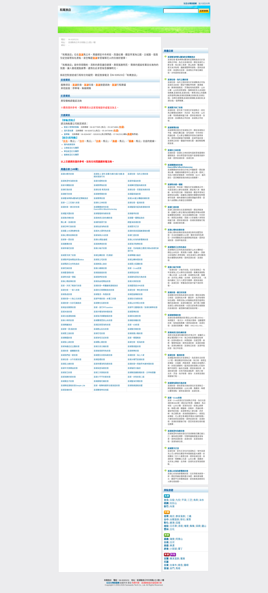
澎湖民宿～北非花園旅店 (71, 303)
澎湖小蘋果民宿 (100, 268)
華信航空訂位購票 (71, 151)
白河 (172, 542)
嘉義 (131, 141)
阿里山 (179, 539)
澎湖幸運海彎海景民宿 (103, 364)
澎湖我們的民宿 (100, 277)
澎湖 (81, 54)
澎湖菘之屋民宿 (67, 364)
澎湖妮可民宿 (66, 194)
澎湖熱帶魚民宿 (100, 185)
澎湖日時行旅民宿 (68, 227)
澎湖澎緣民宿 (66, 390)
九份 (178, 500)
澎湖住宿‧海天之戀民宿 (138, 174)
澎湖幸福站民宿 (134, 181)
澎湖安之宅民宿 (100, 260)
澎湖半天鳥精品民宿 (69, 368)
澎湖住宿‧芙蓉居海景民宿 (139, 190)
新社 (182, 519)
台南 (98, 141)
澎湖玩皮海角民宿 (101, 227)
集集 (192, 526)
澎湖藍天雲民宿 (67, 214)
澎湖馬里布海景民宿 (69, 181)
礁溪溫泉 (174, 558)
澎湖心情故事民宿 (68, 281)
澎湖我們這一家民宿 (69, 355)
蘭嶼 (186, 565)
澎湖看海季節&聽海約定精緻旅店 (74, 198)
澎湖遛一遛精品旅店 (136, 218)
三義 (189, 516)
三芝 (190, 500)
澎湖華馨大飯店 (134, 255)
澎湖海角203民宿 (101, 235)
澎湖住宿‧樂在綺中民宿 (138, 290)
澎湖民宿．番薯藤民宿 (70, 351)
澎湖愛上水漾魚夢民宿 (70, 231)
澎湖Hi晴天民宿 (67, 174)
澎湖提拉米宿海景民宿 (103, 355)
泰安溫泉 (180, 516)
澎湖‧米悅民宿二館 (136, 377)
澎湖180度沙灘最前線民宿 (139, 198)
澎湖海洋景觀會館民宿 (103, 316)
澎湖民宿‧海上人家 (136, 355)
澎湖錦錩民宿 (66, 338)
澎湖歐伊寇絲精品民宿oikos (72, 260)
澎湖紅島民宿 (66, 190)
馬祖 (178, 568)
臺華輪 (67, 134)
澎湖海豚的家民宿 (68, 377)
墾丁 (180, 549)
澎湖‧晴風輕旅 (134, 338)
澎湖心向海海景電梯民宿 (138, 240)
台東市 (173, 565)
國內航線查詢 (69, 144)
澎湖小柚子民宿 (100, 248)
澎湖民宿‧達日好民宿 (70, 207)
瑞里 (172, 539)
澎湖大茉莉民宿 (134, 281)
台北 (65, 141)
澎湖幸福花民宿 (67, 248)
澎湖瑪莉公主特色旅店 (70, 264)
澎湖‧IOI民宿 (133, 325)
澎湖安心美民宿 (67, 342)
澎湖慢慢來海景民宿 (102, 214)
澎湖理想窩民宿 (100, 194)
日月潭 (173, 526)
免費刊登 (135, 583)
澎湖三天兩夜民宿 (101, 372)
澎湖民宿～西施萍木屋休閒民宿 (141, 364)
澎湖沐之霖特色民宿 (102, 231)
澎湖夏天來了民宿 (68, 255)
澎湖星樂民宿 (133, 312)
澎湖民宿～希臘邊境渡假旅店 (106, 286)
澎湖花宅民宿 (99, 333)
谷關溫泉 (174, 519)
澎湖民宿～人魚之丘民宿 (71, 299)
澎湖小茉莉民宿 (67, 320)
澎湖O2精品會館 (100, 240)
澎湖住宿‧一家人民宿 (70, 290)
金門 (172, 568)
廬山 (204, 526)
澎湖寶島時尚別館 (101, 390)
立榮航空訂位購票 (71, 148)
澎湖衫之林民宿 (100, 203)
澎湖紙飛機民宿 (134, 320)
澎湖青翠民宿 (99, 198)
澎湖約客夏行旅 (100, 222)
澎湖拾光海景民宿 (135, 299)
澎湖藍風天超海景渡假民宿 (139, 207)
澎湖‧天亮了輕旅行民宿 (71, 286)
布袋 (121, 127)
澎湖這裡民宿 (99, 359)
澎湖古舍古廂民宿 (101, 346)
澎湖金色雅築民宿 (68, 307)
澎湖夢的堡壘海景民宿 (137, 185)
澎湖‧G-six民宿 (134, 268)
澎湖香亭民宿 (133, 214)
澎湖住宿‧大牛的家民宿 (71, 359)
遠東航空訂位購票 (71, 155)
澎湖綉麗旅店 (66, 325)
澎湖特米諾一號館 (68, 277)
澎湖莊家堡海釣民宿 (102, 325)
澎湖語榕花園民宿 (101, 381)
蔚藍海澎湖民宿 (134, 222)
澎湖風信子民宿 (67, 381)
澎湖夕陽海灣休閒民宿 (103, 312)
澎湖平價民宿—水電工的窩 (105, 299)
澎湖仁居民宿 (133, 235)
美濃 (172, 545)
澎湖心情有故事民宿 (69, 235)
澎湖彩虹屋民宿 (134, 316)
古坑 (172, 529)
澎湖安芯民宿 (66, 372)
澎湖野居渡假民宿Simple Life (73, 386)
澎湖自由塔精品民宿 (102, 281)
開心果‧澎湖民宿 (68, 222)
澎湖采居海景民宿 (101, 368)
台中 (82, 141)
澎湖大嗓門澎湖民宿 (136, 359)
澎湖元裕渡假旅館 (68, 316)
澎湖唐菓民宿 (66, 244)
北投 (172, 500)
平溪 (184, 500)
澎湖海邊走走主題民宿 (70, 346)
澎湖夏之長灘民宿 (135, 264)
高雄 (129, 134)
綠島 (180, 565)
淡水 (201, 500)
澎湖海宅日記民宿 (101, 338)
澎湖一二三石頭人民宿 (70, 203)
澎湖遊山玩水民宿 (101, 329)
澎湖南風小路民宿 (135, 333)
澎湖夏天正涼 (133, 227)
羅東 (182, 558)
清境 (180, 526)
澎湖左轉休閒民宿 (135, 260)
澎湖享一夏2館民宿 (69, 329)
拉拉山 (173, 503)
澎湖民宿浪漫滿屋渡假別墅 (139, 231)
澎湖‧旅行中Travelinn (103, 307)
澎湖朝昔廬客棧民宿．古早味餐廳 (142, 372)
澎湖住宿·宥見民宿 (101, 190)
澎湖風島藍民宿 (134, 346)
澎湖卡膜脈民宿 (67, 185)
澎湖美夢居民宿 (100, 244)
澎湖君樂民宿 (133, 351)
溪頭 (198, 526)
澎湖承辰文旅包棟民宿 (103, 218)
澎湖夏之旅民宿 (67, 333)
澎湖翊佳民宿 (133, 273)
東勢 (188, 519)
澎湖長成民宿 (66, 294)
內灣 (172, 506)
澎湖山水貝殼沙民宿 (136, 303)
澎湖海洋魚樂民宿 (135, 244)
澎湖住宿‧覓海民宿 (136, 342)
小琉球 (173, 549)
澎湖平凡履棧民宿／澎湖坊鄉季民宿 (142, 307)
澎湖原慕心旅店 (100, 264)
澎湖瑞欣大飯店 (134, 368)
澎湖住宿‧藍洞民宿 (136, 203)
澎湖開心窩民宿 (100, 342)
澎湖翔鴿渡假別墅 (135, 386)
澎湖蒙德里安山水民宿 (103, 320)
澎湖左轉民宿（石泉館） (104, 255)
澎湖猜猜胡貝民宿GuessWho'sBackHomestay (105, 208)
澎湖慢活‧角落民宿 (102, 294)
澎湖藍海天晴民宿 (135, 381)
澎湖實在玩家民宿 (101, 303)
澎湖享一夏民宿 (67, 240)
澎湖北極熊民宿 (100, 181)
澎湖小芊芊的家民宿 (102, 377)
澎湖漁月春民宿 (67, 218)
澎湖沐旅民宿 (66, 312)
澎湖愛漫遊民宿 (67, 273)
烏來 (195, 500)
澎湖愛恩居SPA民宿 (136, 286)
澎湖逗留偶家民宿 (135, 294)
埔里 (186, 526)
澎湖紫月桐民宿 (134, 329)
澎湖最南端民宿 (134, 194)
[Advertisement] (134, 24)
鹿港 (172, 522)
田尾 (178, 522)
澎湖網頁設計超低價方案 (151, 583)
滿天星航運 (69, 131)
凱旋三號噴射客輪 (71, 127)
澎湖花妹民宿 (66, 268)
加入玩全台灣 (204, 3)
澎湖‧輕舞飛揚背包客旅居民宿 (107, 386)
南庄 (172, 516)
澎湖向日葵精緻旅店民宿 (104, 290)
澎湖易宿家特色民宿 (102, 351)
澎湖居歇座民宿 (100, 273)
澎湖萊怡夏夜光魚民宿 (137, 277)
